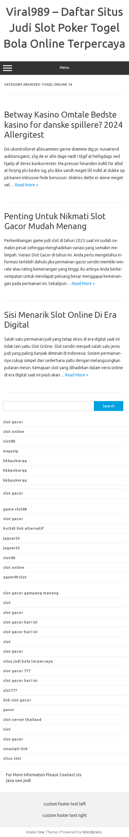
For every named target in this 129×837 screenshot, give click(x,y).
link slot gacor (17, 700)
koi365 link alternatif (23, 528)
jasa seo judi (18, 780)
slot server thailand (22, 719)
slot (7, 602)
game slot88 (15, 509)
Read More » (26, 184)
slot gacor (13, 422)
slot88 (9, 441)
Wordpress (92, 832)
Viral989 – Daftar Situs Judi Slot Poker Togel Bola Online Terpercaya (64, 27)
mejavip (10, 451)
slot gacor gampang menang (30, 593)
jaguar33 (11, 538)
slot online (13, 431)
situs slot (12, 758)
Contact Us (70, 774)
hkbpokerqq (15, 460)
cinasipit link (15, 749)
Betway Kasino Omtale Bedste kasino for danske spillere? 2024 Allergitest (63, 124)
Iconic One (35, 832)
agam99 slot (15, 577)
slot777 (10, 690)
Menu (64, 67)
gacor (8, 709)
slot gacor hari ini (20, 622)
